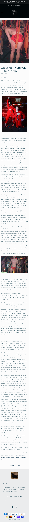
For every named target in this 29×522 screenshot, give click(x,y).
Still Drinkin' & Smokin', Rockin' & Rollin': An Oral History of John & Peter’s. (13, 457)
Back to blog (15, 465)
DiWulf (12, 519)
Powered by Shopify (17, 519)
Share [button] (4, 77)
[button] (2, 12)
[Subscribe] (24, 501)
